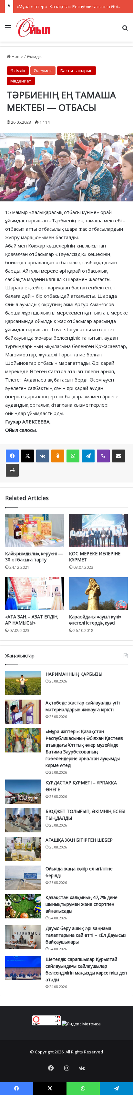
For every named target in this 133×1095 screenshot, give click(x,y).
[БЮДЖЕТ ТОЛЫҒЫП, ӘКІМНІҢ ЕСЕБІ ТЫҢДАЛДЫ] (23, 820)
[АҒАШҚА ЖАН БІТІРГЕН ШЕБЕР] (23, 849)
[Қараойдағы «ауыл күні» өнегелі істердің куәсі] (98, 593)
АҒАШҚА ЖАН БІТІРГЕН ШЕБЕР (79, 840)
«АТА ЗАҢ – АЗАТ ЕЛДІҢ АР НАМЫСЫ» (31, 620)
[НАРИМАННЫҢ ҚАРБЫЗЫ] (23, 683)
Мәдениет (20, 81)
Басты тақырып (76, 70)
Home (17, 56)
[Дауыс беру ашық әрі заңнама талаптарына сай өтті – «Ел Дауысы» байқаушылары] (23, 937)
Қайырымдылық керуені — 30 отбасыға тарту (34, 556)
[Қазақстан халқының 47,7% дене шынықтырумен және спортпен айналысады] (23, 906)
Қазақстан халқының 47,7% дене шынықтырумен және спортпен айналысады (82, 904)
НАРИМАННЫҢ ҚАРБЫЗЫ (74, 674)
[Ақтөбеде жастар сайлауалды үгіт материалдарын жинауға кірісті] (23, 712)
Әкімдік (34, 56)
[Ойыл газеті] (33, 27)
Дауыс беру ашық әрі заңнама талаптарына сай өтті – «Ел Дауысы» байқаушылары (86, 935)
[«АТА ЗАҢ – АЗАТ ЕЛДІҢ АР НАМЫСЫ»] (34, 593)
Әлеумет (43, 70)
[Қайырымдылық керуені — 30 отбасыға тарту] (34, 530)
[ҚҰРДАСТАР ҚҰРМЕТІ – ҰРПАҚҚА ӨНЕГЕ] (23, 792)
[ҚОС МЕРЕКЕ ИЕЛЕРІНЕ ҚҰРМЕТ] (98, 530)
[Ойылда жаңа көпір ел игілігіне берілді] (23, 878)
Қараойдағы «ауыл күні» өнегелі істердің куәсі (95, 620)
